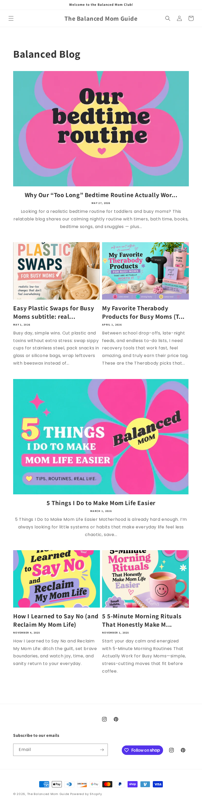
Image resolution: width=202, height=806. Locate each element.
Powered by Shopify (86, 794)
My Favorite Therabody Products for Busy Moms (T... (143, 312)
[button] (11, 18)
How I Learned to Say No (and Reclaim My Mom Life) (56, 620)
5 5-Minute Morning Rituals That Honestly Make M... (142, 620)
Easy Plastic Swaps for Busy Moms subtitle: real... (53, 312)
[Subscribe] (102, 750)
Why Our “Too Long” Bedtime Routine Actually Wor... (101, 195)
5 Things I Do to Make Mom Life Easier (101, 503)
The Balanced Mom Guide (48, 794)
